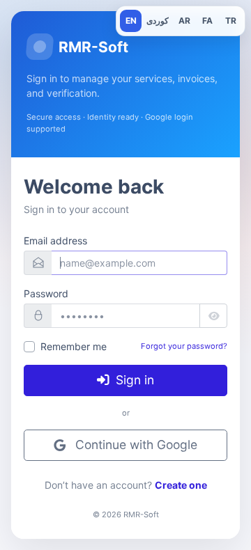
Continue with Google (134, 445)
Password (46, 293)
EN (131, 20)
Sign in (133, 379)
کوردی (157, 20)
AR (184, 20)
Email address (55, 240)
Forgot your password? (184, 346)
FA (207, 20)
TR (230, 20)
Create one (181, 485)
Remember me (73, 346)
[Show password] (213, 316)
